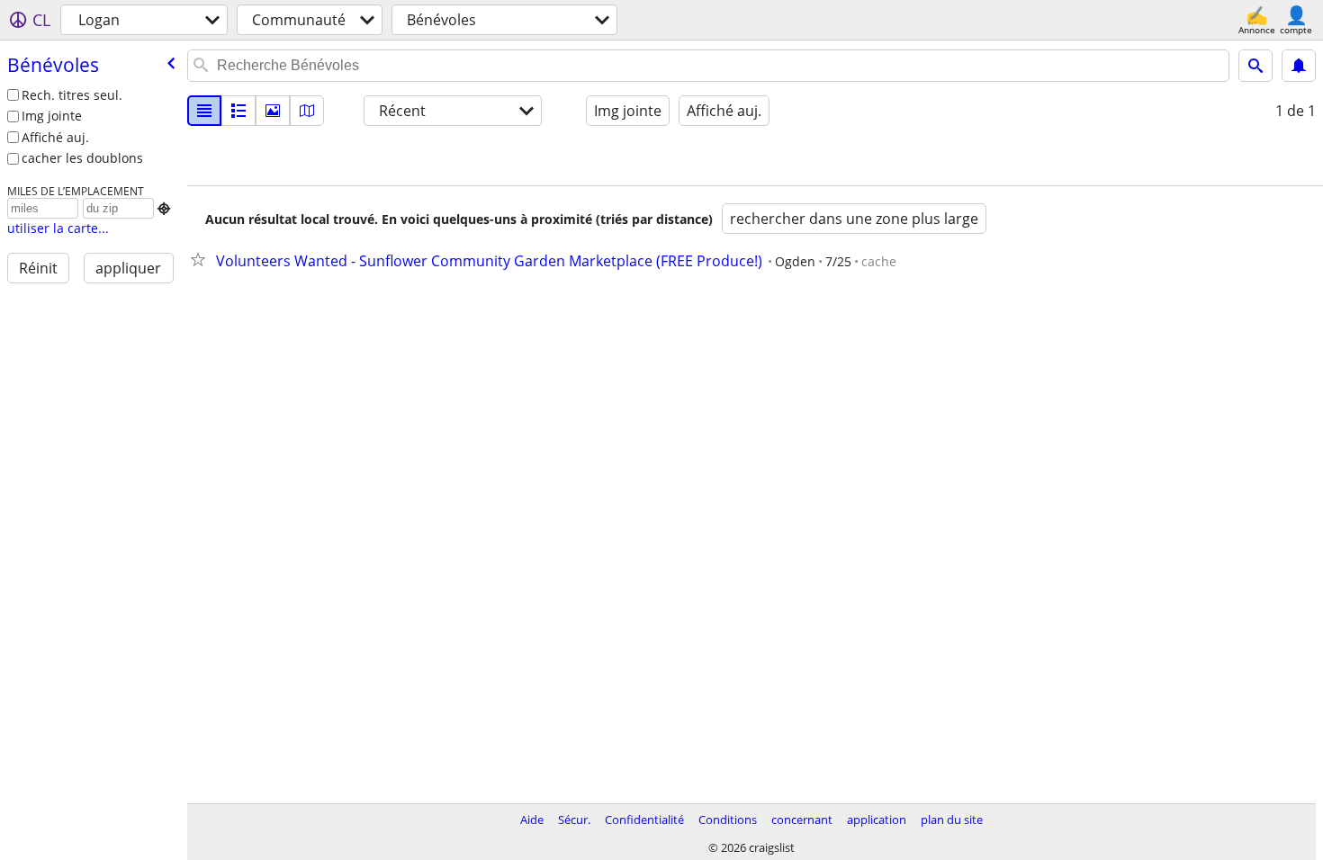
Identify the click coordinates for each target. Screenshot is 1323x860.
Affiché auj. (55, 137)
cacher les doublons (82, 157)
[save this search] (1299, 65)
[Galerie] (273, 110)
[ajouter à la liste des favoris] (201, 259)
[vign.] (238, 110)
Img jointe (52, 115)
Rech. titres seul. (72, 94)
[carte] (307, 110)
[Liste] (204, 110)
